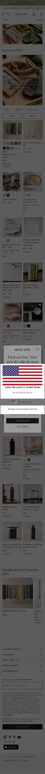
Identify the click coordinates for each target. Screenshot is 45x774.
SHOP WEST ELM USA (25, 402)
